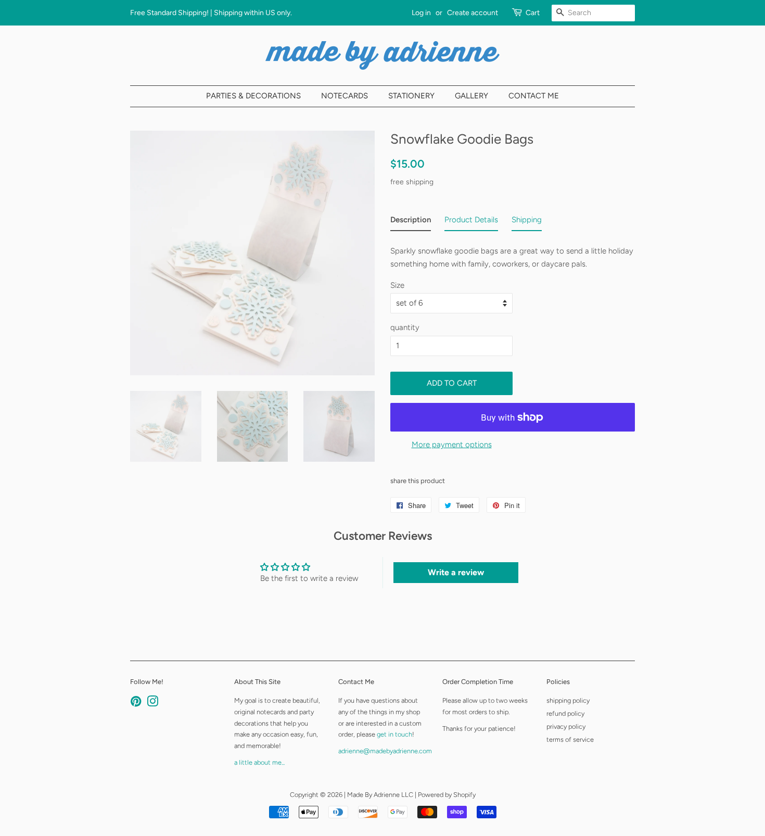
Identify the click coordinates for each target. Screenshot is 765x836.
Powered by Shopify (447, 795)
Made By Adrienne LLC (380, 795)
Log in (421, 12)
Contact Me (533, 95)
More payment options (452, 444)
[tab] (410, 222)
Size (397, 285)
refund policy (565, 713)
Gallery (471, 95)
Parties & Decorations (253, 95)
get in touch (394, 734)
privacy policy (565, 726)
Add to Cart (452, 383)
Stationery (411, 95)
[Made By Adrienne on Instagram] (152, 703)
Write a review (456, 572)
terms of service (570, 739)
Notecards (344, 95)
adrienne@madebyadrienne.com (385, 751)
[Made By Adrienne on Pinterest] (136, 703)
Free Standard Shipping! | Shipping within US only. (211, 12)
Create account (472, 12)
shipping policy (568, 700)
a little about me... (259, 762)
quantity (404, 327)
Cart (533, 12)
